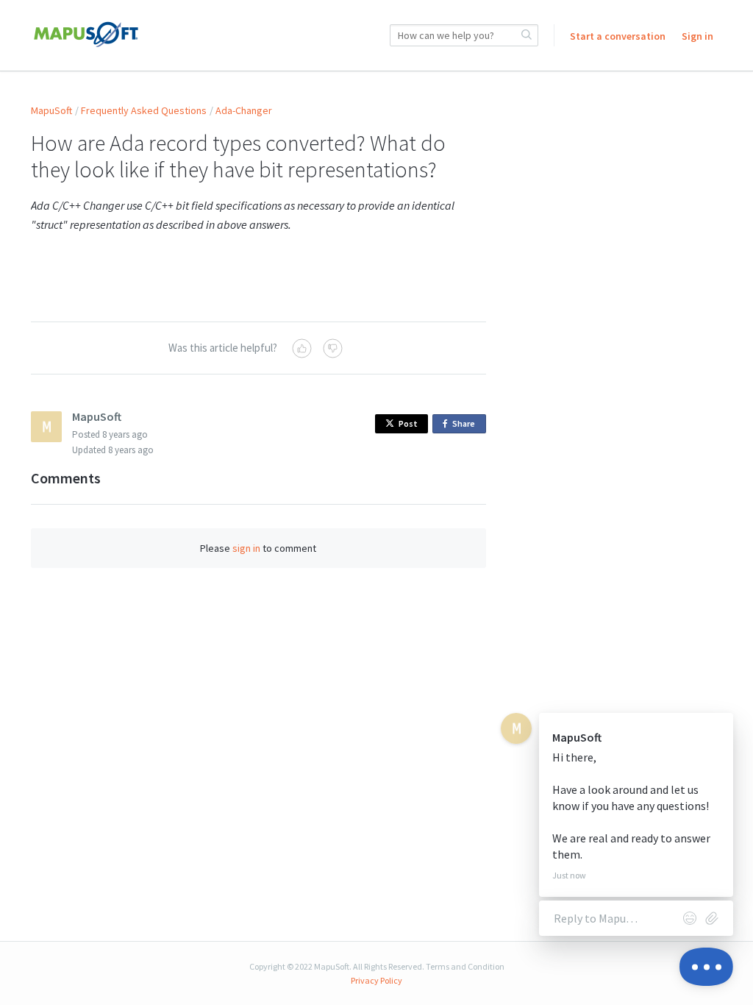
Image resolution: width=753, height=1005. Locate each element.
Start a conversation (617, 36)
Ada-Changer (243, 110)
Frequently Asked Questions (144, 110)
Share (466, 425)
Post (408, 423)
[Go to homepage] (86, 35)
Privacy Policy (376, 980)
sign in (246, 548)
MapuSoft (51, 110)
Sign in (697, 36)
